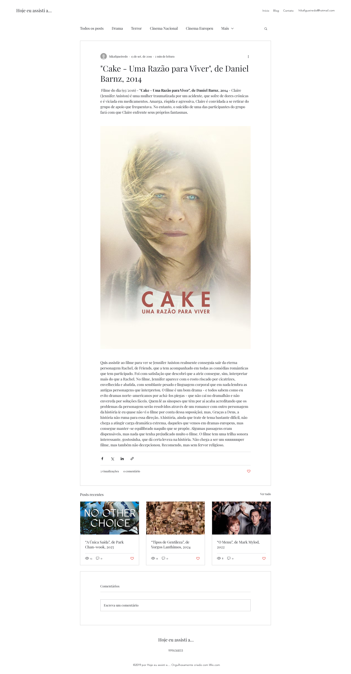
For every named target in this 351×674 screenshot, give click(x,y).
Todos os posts (92, 28)
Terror (136, 28)
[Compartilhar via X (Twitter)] (112, 459)
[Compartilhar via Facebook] (102, 459)
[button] (266, 28)
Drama (117, 28)
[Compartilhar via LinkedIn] (122, 459)
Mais (225, 28)
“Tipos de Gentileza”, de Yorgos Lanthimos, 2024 (171, 544)
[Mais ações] (248, 56)
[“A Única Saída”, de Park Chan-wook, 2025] (109, 518)
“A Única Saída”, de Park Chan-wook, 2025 (104, 544)
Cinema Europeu (199, 28)
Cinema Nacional (164, 28)
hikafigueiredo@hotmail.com (317, 10)
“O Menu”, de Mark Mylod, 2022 (238, 544)
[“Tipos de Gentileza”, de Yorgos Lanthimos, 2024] (175, 518)
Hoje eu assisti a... (34, 10)
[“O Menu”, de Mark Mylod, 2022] (241, 518)
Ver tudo (265, 494)
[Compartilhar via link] (132, 459)
